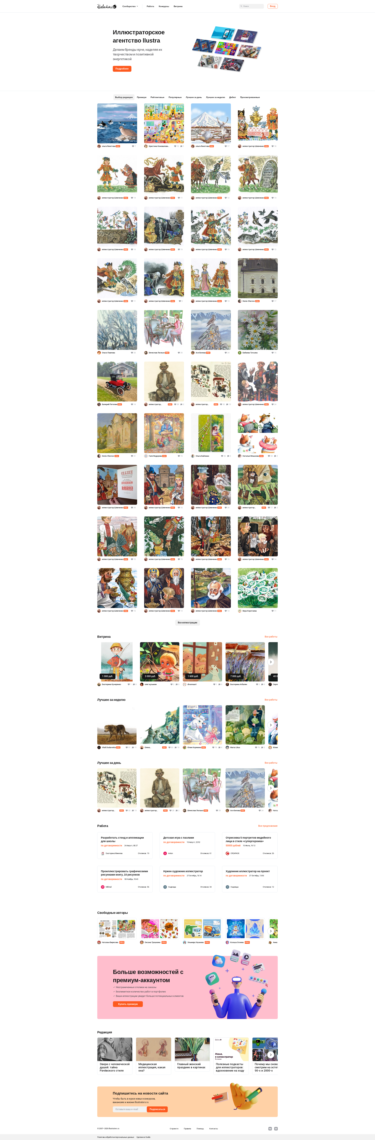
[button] (7, 48)
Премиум (141, 97)
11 (135, 747)
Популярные (175, 97)
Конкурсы (164, 6)
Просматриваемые (250, 97)
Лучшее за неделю (215, 97)
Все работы (271, 636)
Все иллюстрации (187, 622)
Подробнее (122, 68)
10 (178, 747)
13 (230, 404)
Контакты (213, 1129)
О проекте (174, 1129)
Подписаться (157, 1109)
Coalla (147, 1137)
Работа (150, 6)
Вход (272, 6)
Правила (187, 1129)
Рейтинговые (157, 97)
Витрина (178, 6)
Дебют (232, 97)
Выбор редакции (124, 97)
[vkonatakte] (270, 1128)
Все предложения (267, 825)
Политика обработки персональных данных (115, 1137)
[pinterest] (276, 1128)
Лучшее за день (194, 97)
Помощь (200, 1129)
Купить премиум (128, 1004)
